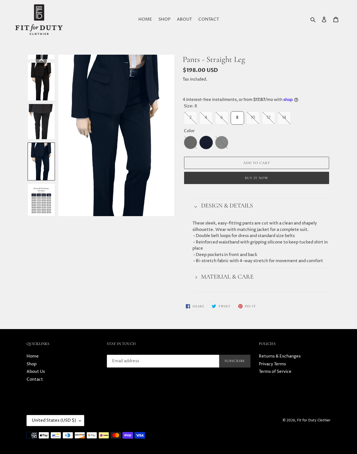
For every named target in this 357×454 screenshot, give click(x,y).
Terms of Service (275, 372)
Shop (31, 364)
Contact (34, 379)
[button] (41, 60)
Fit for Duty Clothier (314, 420)
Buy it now (256, 178)
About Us (35, 372)
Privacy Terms (272, 364)
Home (32, 356)
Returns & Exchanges (280, 356)
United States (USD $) (54, 420)
